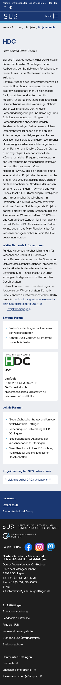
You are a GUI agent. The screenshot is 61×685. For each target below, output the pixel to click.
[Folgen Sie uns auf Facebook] (28, 547)
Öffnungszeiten (19, 3)
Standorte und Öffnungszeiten (21, 638)
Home (6, 27)
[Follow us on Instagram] (39, 547)
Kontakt (6, 3)
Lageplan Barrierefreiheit (18, 669)
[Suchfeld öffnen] (5, 7)
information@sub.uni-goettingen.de (28, 591)
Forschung (18, 27)
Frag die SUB (11, 624)
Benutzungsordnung (15, 611)
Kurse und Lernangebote (18, 631)
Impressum (9, 498)
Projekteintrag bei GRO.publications (26, 479)
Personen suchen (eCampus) (21, 676)
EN (55, 3)
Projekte (31, 27)
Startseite (9, 663)
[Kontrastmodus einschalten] (11, 8)
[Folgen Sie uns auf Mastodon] (50, 547)
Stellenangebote (13, 644)
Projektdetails (46, 27)
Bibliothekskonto (37, 3)
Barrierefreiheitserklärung (18, 511)
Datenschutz (10, 505)
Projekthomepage (17, 309)
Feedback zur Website (16, 618)
